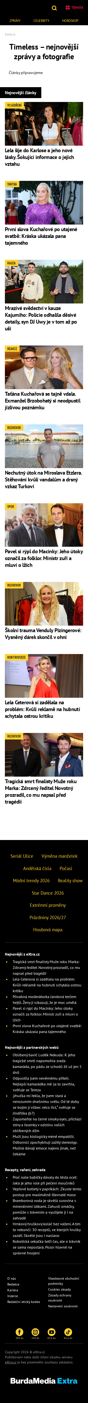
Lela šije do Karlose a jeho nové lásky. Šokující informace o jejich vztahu (39, 157)
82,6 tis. (68, 1337)
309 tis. (20, 1337)
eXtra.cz (10, 1362)
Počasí (66, 868)
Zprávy (15, 20)
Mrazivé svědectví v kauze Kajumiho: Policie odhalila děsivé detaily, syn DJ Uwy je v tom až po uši (41, 318)
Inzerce (12, 1296)
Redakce (13, 1284)
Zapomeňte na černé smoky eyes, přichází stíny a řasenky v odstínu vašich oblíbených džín (47, 1125)
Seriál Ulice (22, 856)
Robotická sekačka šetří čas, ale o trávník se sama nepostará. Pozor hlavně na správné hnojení (46, 1247)
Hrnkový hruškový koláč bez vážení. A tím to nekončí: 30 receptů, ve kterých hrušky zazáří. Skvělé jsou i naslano (46, 1229)
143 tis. (36, 1337)
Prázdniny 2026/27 (48, 917)
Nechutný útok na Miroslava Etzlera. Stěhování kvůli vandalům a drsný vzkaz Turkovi (43, 479)
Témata (77, 7)
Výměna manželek (59, 856)
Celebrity (41, 20)
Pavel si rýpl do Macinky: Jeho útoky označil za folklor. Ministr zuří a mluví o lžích (44, 558)
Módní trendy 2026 (31, 880)
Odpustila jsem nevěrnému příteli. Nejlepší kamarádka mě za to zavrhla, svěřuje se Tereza (44, 1084)
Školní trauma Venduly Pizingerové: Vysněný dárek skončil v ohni (43, 633)
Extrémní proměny (48, 905)
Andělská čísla (37, 868)
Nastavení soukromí (63, 1306)
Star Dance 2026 (48, 893)
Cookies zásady (59, 1289)
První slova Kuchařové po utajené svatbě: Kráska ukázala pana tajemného (41, 236)
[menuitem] (15, 20)
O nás (11, 1278)
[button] (55, 7)
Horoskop (70, 20)
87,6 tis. (51, 1337)
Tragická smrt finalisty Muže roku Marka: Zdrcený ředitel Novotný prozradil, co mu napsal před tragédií (41, 791)
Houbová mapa (47, 930)
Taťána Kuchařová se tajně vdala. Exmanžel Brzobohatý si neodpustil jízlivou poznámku (42, 400)
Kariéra (12, 1290)
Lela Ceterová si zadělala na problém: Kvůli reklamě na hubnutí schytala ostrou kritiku (42, 709)
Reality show (70, 880)
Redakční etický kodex (23, 1302)
